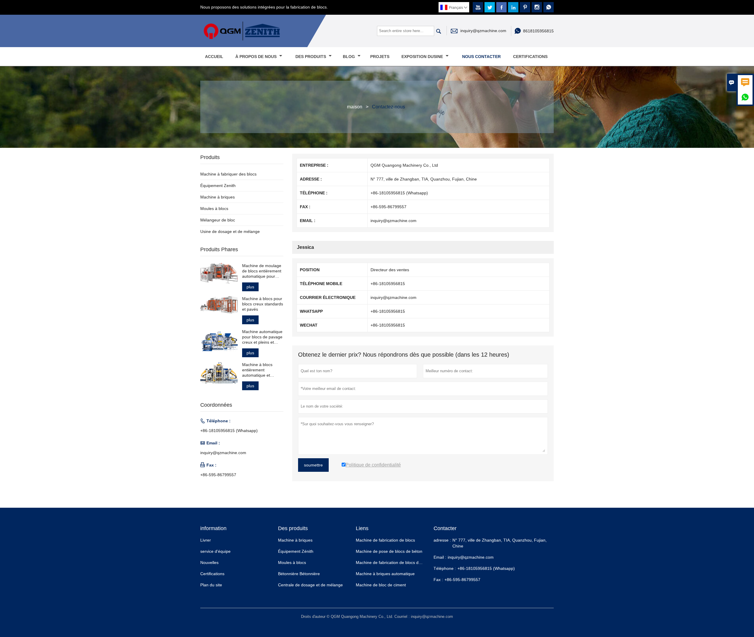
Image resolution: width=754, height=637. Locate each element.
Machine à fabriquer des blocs (228, 174)
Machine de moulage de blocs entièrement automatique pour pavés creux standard (262, 271)
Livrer (205, 540)
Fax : (438, 579)
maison (354, 106)
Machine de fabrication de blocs (385, 540)
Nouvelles (209, 562)
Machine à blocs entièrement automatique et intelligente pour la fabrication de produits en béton (259, 370)
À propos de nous (256, 56)
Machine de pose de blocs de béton (389, 551)
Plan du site (211, 585)
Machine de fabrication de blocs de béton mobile (401, 562)
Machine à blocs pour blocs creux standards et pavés (262, 304)
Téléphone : (445, 568)
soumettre (313, 465)
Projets (379, 56)
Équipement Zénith (295, 551)
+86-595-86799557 (218, 474)
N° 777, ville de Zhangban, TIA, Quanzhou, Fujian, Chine (499, 543)
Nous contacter (481, 56)
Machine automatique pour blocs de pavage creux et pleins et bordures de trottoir (262, 337)
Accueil (214, 56)
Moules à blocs (214, 208)
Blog (349, 56)
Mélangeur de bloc (217, 220)
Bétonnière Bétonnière (299, 573)
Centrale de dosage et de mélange (310, 585)
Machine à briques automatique (385, 573)
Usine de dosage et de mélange (230, 231)
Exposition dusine (422, 56)
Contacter (445, 528)
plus (250, 286)
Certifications (530, 56)
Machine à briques (217, 197)
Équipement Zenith (218, 185)
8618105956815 (538, 31)
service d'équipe (215, 551)
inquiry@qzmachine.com (483, 30)
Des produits (311, 56)
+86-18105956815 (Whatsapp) (229, 430)
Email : (440, 557)
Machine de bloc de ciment (381, 585)
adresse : (442, 540)
